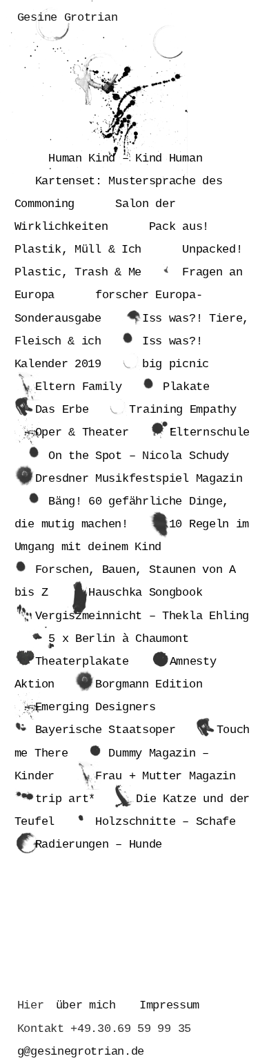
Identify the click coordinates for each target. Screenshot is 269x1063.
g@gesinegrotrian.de (80, 1051)
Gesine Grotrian (67, 17)
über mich (86, 1005)
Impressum (169, 1005)
